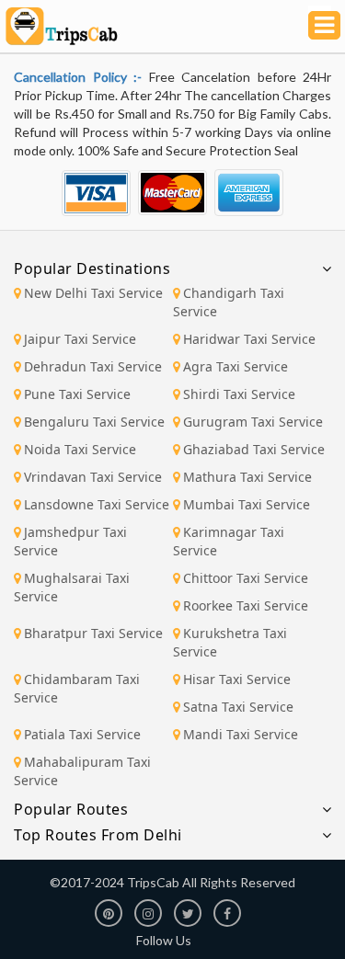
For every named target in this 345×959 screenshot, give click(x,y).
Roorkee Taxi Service (245, 605)
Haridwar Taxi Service (249, 339)
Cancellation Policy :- (81, 77)
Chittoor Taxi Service (245, 578)
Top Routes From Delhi (98, 835)
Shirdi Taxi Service (239, 394)
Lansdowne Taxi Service (96, 504)
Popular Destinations (92, 268)
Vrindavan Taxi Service (93, 476)
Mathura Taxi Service (247, 476)
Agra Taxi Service (235, 366)
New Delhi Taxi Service (93, 293)
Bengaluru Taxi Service (94, 421)
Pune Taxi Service (77, 394)
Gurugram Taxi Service (253, 421)
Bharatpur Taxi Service (93, 633)
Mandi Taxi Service (240, 734)
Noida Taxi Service (80, 449)
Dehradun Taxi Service (93, 366)
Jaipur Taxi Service (80, 339)
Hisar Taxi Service (237, 679)
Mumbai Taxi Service (246, 504)
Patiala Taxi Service (82, 734)
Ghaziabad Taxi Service (254, 449)
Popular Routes (71, 809)
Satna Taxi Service (238, 706)
